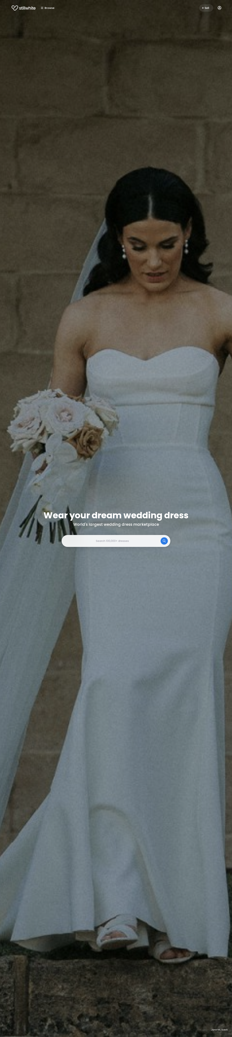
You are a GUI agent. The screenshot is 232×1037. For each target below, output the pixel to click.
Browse (49, 8)
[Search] (164, 541)
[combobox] (116, 541)
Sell (207, 8)
